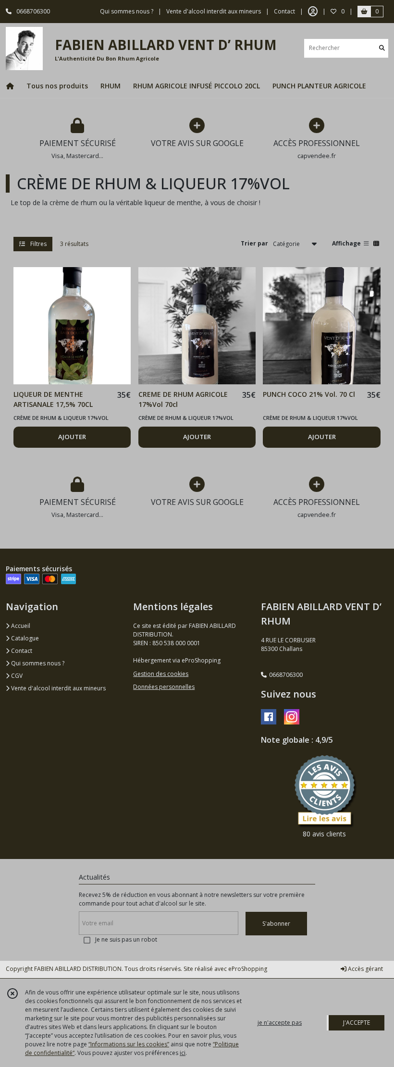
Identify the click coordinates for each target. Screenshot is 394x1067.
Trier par (254, 243)
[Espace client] (313, 11)
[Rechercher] (382, 48)
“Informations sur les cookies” (128, 1044)
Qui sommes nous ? (37, 663)
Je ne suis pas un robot (126, 939)
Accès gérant (364, 969)
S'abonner (276, 924)
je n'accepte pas (280, 1022)
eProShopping (247, 969)
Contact (284, 11)
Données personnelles (164, 687)
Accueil (20, 626)
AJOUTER (72, 436)
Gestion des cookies (160, 674)
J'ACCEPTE (356, 1022)
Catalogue (24, 638)
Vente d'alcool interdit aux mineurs (58, 688)
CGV (16, 676)
